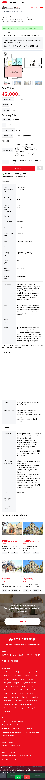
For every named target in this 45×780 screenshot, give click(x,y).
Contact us (18, 168)
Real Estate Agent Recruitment (12, 732)
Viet (4, 660)
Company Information (9, 755)
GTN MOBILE (24, 755)
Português (13, 660)
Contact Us (23, 621)
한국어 (30, 655)
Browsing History (17, 721)
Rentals (13, 2)
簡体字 (22, 655)
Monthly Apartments (32, 732)
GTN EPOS (5, 759)
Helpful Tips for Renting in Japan (12, 728)
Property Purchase (8, 735)
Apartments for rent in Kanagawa (20, 17)
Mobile (21, 2)
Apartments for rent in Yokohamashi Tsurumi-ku (17, 19)
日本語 (5, 655)
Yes (18, 777)
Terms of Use (15, 745)
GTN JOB (15, 759)
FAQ (28, 728)
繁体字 (38, 655)
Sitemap (5, 745)
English (13, 655)
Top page (5, 17)
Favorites (5, 721)
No (27, 777)
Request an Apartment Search (12, 725)
